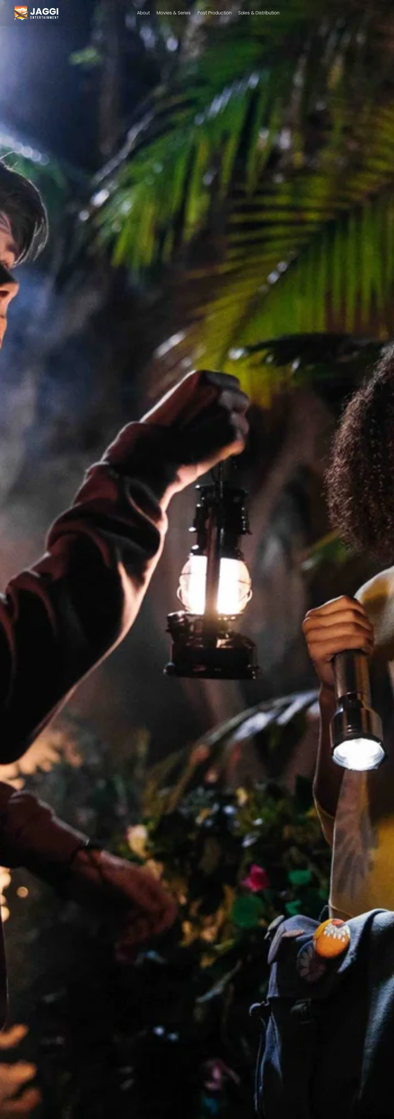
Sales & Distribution (258, 13)
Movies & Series (174, 13)
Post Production (215, 13)
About (143, 13)
